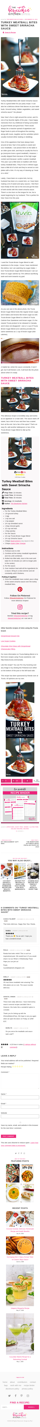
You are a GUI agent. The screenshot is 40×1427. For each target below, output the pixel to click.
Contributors (22, 1382)
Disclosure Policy (12, 1389)
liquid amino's (16, 541)
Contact (33, 1382)
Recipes (26, 828)
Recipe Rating (6, 1067)
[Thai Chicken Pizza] (12, 1173)
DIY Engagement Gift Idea (10, 842)
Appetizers (10, 826)
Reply (28, 950)
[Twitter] (16, 1153)
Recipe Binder (29, 1385)
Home (5, 1382)
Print (18, 472)
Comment (5, 1072)
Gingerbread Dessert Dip (10, 636)
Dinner (26, 826)
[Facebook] (19, 1153)
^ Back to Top (20, 1377)
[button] (16, 475)
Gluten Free (33, 826)
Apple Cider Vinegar (18, 543)
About (12, 1382)
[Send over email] (27, 781)
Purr (31, 1421)
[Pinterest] (21, 1153)
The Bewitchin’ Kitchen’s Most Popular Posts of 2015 (31, 844)
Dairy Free (19, 826)
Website (4, 1113)
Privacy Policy (27, 1389)
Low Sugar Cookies (8, 641)
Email (3, 1104)
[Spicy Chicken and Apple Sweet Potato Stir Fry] (27, 1173)
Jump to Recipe (10, 32)
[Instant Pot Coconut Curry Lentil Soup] (12, 1193)
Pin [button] (24, 472)
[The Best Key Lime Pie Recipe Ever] (27, 1193)
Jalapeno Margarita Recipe (20, 1308)
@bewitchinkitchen (17, 598)
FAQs (6, 1385)
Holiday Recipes (17, 828)
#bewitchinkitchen (14, 618)
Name (4, 1094)
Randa (8, 930)
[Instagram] (24, 1153)
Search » (31, 1407)
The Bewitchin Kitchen (19, 504)
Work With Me (15, 1385)
